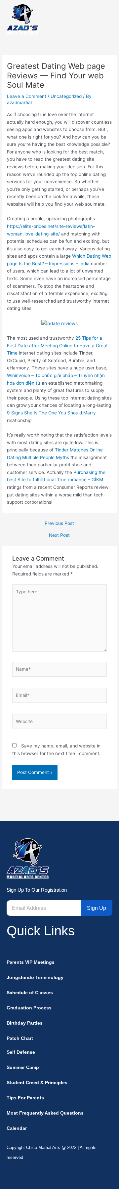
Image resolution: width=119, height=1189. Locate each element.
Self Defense (21, 1052)
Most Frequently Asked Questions (45, 1113)
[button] (106, 19)
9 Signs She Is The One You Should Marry (51, 412)
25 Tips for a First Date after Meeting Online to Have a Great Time (57, 345)
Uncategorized (66, 96)
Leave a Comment (26, 96)
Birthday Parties (25, 1023)
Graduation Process (29, 1007)
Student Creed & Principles (37, 1082)
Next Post (59, 535)
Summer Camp (23, 1067)
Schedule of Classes (30, 992)
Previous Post (59, 523)
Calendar (17, 1128)
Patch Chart (20, 1038)
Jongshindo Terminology (35, 977)
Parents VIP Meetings (31, 962)
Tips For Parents (25, 1097)
